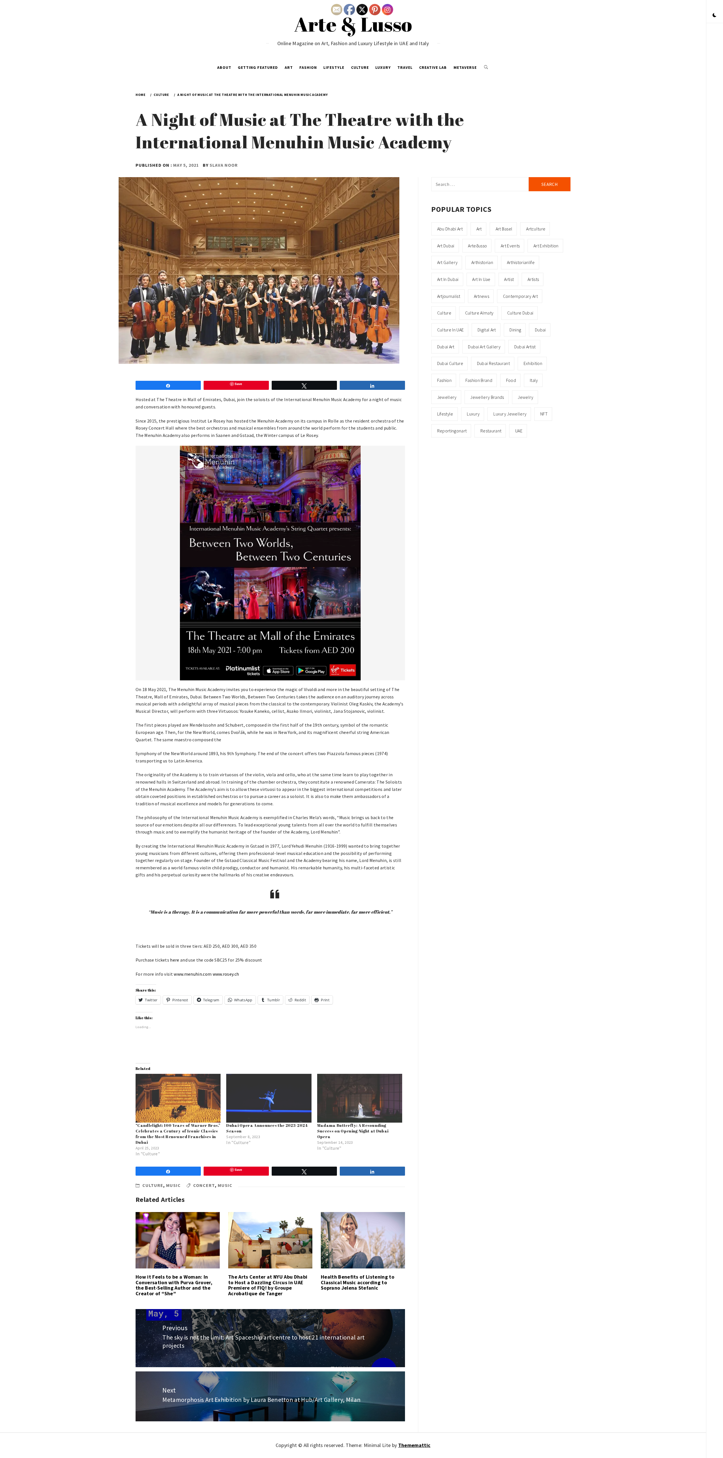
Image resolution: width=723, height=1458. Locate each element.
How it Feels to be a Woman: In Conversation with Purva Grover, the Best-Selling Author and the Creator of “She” (174, 1285)
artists (533, 279)
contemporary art (520, 296)
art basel (504, 229)
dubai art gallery (484, 346)
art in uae (481, 279)
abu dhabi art (450, 229)
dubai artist (525, 346)
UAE (518, 431)
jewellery (447, 397)
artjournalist (448, 296)
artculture (535, 229)
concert (204, 1185)
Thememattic (414, 1445)
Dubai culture (450, 363)
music (225, 1185)
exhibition (533, 363)
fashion (444, 380)
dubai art (445, 346)
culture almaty (479, 313)
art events (510, 246)
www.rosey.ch (226, 974)
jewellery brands (487, 397)
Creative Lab (433, 67)
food (511, 380)
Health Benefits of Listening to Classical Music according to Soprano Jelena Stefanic (357, 1282)
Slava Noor (224, 165)
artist (509, 279)
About (224, 67)
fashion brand (478, 380)
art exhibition (545, 246)
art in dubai (448, 279)
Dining (515, 330)
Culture (360, 67)
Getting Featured (258, 67)
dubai (540, 330)
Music (173, 1185)
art (479, 229)
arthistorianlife (521, 262)
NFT (544, 414)
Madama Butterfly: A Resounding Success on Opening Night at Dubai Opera (353, 1131)
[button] (715, 15)
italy (534, 380)
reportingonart (452, 431)
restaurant (490, 431)
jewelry (525, 397)
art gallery (447, 262)
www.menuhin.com (193, 974)
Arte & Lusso (353, 24)
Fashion (308, 67)
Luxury (383, 67)
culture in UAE (450, 330)
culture (444, 313)
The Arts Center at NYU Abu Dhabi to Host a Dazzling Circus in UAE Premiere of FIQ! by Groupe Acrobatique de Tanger (267, 1285)
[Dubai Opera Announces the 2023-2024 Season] (268, 1098)
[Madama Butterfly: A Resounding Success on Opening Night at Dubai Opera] (359, 1098)
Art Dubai (445, 246)
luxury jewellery (509, 414)
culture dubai (520, 313)
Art (289, 67)
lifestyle (445, 414)
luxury (473, 414)
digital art (487, 330)
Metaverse (465, 67)
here (174, 960)
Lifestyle (333, 67)
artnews (481, 296)
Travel (405, 67)
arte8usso (477, 246)
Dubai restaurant (493, 363)
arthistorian (482, 262)
